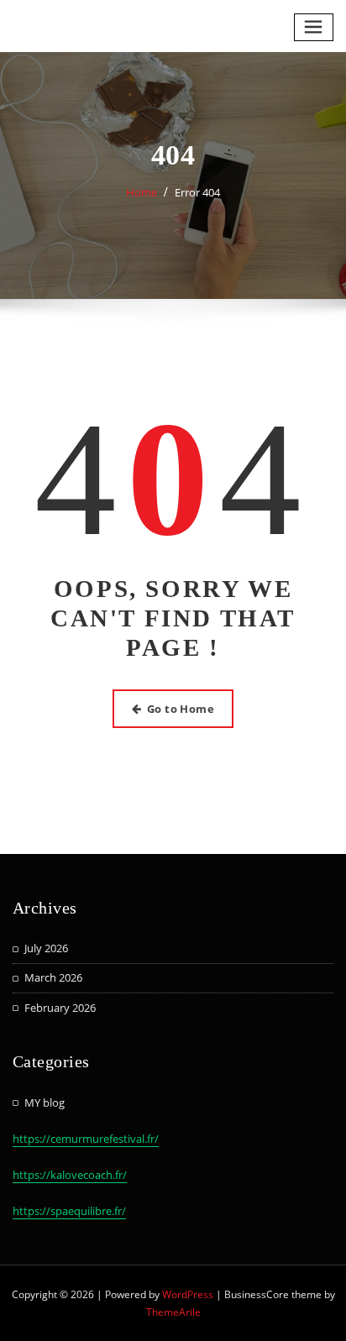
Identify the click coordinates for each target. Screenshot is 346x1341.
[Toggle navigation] (314, 27)
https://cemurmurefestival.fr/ (86, 1138)
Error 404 (197, 192)
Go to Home (181, 708)
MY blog (44, 1102)
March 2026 (53, 977)
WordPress (187, 1294)
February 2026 (60, 1007)
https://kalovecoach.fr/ (70, 1174)
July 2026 (46, 948)
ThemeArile (173, 1312)
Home (141, 192)
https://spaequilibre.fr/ (69, 1210)
